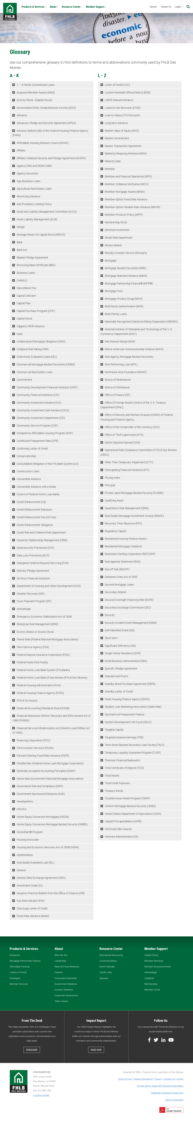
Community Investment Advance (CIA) (38, 402)
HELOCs (21, 809)
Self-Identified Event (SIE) (119, 630)
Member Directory (153, 961)
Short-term (110, 638)
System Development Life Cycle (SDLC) (127, 722)
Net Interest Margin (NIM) (119, 341)
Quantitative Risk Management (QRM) (126, 508)
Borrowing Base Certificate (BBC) (35, 265)
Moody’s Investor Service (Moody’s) (125, 252)
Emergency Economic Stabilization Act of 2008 (44, 616)
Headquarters (24, 801)
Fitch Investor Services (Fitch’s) (35, 748)
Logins (178, 6)
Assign (20, 226)
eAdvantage (23, 608)
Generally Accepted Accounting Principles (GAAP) (45, 770)
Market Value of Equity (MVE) (121, 130)
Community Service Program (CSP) (37, 425)
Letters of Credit (18, 972)
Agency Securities (27, 173)
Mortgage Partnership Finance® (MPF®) (128, 283)
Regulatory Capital (115, 531)
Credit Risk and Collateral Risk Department (41, 532)
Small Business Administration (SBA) (125, 661)
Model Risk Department (118, 237)
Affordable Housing (19, 966)
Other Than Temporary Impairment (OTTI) (128, 462)
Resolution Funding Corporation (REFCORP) (129, 553)
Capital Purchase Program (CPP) (35, 311)
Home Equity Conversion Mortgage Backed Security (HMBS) (51, 824)
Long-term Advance (116, 123)
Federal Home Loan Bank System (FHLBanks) (43, 670)
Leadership (60, 961)
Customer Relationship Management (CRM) (41, 540)
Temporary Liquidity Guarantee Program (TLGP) (132, 752)
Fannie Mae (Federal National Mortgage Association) (47, 639)
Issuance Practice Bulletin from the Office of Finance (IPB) (50, 893)
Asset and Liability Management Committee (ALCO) (46, 211)
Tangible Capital (113, 729)
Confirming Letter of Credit (32, 448)
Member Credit (152, 989)
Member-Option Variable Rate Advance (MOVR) (132, 207)
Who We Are (61, 955)
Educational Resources (111, 955)
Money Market (113, 245)
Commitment (24, 379)
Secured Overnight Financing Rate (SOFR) (128, 599)
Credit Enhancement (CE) (31, 502)
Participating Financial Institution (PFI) (126, 470)
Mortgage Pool (113, 291)
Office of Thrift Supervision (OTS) (123, 434)
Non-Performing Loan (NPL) (121, 364)
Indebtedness (24, 855)
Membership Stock (115, 222)
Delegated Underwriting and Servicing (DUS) (42, 563)
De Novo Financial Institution (33, 578)
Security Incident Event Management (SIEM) (130, 622)
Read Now (96, 1049)
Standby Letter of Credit (118, 691)
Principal (109, 485)
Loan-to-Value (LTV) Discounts (122, 115)
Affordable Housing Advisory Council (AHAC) (42, 142)
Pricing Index (112, 477)
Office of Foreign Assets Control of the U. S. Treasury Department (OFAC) (133, 405)
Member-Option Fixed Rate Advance (125, 199)
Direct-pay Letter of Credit (31, 908)
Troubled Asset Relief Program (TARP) (127, 798)
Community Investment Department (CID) (40, 417)
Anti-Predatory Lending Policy (34, 204)
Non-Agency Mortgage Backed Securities (128, 356)
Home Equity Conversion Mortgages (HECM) (42, 816)
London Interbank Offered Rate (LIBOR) (127, 92)
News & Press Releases (67, 966)
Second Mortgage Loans (119, 584)
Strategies (15, 978)
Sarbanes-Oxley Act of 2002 (121, 576)
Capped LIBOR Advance (30, 326)
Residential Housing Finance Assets (125, 538)
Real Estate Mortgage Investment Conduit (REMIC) (134, 515)
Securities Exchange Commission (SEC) (127, 607)
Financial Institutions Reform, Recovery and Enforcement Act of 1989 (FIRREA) (51, 718)
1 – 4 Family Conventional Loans (35, 84)
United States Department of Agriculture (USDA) (132, 813)
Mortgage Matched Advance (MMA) (125, 275)
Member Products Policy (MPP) (123, 214)
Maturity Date (112, 161)
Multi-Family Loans (115, 314)
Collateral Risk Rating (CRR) (32, 349)
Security (109, 615)
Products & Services (33, 6)
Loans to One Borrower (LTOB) (122, 107)
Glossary (104, 978)
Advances (15, 955)
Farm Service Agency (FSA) (32, 647)
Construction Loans (27, 471)
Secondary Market (115, 592)
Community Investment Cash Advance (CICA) (42, 410)
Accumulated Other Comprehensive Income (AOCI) (46, 107)
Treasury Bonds (113, 790)
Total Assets (111, 775)
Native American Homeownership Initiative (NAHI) (133, 349)
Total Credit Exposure (117, 783)
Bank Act (21, 249)
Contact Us (166, 6)
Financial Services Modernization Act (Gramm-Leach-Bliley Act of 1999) (51, 730)
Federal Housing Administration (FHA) (38, 685)
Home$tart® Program (29, 832)
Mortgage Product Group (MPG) (123, 298)
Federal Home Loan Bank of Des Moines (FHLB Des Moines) (51, 677)
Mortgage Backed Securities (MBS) (125, 268)
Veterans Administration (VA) (121, 836)
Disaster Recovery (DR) (30, 593)
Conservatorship (26, 456)
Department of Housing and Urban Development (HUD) (48, 585)
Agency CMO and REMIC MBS (34, 165)
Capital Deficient (26, 295)
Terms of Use (125, 1079)
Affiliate (20, 150)
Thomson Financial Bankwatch (122, 760)
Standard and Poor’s (116, 676)
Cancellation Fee (26, 288)
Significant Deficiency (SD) (120, 645)
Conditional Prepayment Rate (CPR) (37, 440)
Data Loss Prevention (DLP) (32, 555)
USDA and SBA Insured (117, 829)
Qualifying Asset (114, 500)
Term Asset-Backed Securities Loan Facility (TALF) (134, 744)
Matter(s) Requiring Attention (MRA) (125, 153)
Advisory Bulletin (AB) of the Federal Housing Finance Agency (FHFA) (50, 133)
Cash (19, 333)
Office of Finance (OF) (117, 394)
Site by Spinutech (174, 1099)
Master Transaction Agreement (122, 146)
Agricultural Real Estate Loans (34, 188)
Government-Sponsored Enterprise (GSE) (40, 793)
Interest (21, 870)
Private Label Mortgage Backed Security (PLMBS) (134, 492)
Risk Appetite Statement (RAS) (122, 561)
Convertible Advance (28, 479)
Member (109, 168)
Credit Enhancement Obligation (34, 524)
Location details (41, 1095)
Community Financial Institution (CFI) (37, 394)
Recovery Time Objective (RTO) (123, 523)
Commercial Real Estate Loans (34, 372)
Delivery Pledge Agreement (32, 570)
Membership (150, 984)
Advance (21, 115)
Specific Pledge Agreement (120, 668)
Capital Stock (24, 318)
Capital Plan (23, 303)
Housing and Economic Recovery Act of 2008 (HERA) (47, 847)
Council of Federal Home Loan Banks (38, 494)
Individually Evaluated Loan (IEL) (35, 862)
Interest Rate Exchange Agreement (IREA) (41, 877)
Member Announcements (157, 966)
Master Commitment (116, 138)
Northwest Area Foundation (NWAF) (125, 372)
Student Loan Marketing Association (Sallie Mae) (132, 706)
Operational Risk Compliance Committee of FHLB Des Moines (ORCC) (139, 452)
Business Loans (25, 272)
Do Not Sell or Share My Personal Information (160, 1086)
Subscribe (31, 1049)
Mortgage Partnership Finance (25, 961)
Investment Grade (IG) (29, 885)
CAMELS (21, 280)
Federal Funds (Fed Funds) (32, 662)
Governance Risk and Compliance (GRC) (39, 786)
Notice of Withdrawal (117, 387)
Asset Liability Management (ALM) (36, 219)
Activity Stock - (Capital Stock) (34, 100)
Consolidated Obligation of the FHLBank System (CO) (47, 463)
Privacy (158, 1079)
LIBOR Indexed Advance (118, 100)
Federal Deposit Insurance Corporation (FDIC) (43, 654)
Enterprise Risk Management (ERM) (37, 624)
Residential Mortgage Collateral (123, 546)
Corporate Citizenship (66, 978)
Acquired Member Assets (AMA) (35, 92)
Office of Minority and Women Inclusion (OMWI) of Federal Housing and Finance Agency (137, 417)
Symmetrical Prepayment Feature (124, 714)
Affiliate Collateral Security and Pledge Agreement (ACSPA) (51, 158)
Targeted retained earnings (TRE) (123, 737)
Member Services (19, 984)
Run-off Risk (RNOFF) (116, 569)
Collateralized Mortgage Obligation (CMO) (40, 341)
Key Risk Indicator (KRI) (30, 900)
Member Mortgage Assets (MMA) (124, 191)
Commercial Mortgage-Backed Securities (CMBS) (45, 364)
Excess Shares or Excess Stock (35, 631)
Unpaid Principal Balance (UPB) (122, 821)
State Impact (61, 1001)
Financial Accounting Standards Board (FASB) (43, 708)
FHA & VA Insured (26, 700)
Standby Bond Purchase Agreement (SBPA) (129, 683)
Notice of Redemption (117, 379)
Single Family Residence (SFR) (122, 653)
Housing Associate (27, 839)
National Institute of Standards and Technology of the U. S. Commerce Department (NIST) (136, 331)
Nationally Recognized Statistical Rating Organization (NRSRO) (141, 321)
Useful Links (106, 972)
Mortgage (110, 260)
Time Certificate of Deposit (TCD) (124, 767)
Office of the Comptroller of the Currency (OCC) (132, 427)
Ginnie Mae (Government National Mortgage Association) (49, 778)
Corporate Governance (66, 995)
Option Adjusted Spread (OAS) (122, 442)
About (53, 6)
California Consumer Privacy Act (167, 1093)
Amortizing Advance (28, 196)
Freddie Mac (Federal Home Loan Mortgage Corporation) (50, 763)
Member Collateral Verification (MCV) (126, 184)
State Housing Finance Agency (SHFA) (127, 699)
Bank (19, 242)
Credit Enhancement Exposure (34, 509)
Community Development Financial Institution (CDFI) (47, 387)
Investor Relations (64, 989)
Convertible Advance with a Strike (36, 486)
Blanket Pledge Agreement (32, 257)
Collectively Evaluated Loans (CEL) (36, 356)
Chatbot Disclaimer (143, 1079)
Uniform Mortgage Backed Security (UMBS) (130, 806)
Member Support (95, 6)
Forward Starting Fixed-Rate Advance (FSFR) (42, 755)
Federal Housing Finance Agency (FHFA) (40, 693)
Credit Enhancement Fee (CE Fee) (36, 517)
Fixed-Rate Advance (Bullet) (32, 916)
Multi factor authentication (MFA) (123, 306)
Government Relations (66, 984)
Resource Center (71, 6)
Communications (108, 961)
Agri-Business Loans (28, 181)
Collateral (149, 978)
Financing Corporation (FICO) (33, 740)
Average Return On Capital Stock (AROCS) (40, 234)
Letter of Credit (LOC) (117, 84)
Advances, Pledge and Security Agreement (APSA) (46, 123)
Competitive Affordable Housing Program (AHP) (44, 433)
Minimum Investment (117, 229)
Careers (153, 6)
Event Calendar (107, 966)
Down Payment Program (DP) (33, 601)
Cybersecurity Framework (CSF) (35, 547)
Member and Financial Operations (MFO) (128, 176)
